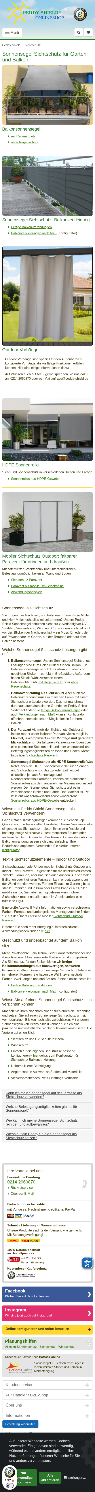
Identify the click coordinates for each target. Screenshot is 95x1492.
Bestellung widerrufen (20, 1424)
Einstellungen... (75, 1477)
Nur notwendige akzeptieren (23, 1477)
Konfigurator (10, 850)
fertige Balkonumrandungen (60, 710)
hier (47, 931)
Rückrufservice (22, 1187)
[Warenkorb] (88, 32)
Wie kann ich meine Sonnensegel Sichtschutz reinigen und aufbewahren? (42, 1122)
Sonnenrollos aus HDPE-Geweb (34, 800)
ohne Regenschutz (24, 142)
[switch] (10, 1485)
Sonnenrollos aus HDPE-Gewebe (35, 479)
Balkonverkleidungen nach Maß (34, 233)
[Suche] (78, 32)
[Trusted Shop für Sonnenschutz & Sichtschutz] (21, 1275)
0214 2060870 (21, 1182)
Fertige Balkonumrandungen (31, 227)
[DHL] (13, 1241)
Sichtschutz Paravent (26, 580)
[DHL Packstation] (30, 1241)
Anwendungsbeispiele (26, 592)
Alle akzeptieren (50, 1478)
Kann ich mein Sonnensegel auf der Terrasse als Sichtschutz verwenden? (44, 1095)
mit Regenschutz (23, 136)
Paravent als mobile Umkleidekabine (37, 586)
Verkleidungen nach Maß (37, 714)
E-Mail (22, 1193)
